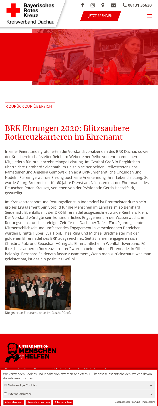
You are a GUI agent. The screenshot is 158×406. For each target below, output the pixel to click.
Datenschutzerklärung (127, 402)
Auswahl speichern (38, 402)
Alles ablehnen (13, 402)
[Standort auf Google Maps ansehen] (103, 5)
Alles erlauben (63, 402)
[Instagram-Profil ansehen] (92, 5)
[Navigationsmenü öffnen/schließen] (149, 16)
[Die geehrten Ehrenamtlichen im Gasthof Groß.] (38, 288)
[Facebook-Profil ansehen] (82, 5)
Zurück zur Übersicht (31, 106)
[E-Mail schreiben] (113, 5)
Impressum (148, 402)
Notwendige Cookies (22, 385)
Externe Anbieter (19, 394)
